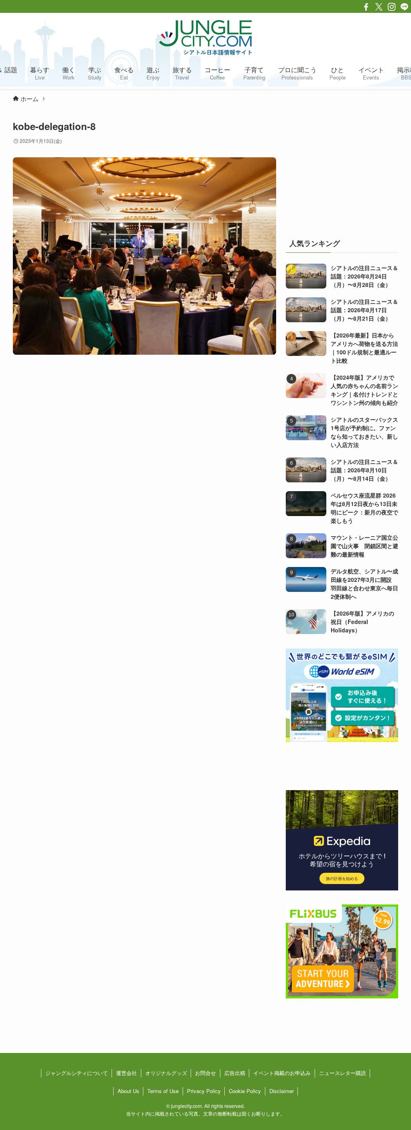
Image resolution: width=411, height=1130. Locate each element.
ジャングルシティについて (76, 1073)
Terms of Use (163, 1091)
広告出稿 (234, 1073)
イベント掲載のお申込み (282, 1073)
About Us (128, 1091)
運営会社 (126, 1073)
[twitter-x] (378, 7)
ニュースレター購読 (342, 1073)
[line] (404, 7)
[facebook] (366, 7)
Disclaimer (281, 1091)
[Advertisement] (342, 170)
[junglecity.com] (205, 37)
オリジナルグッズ (166, 1073)
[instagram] (391, 7)
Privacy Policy (204, 1091)
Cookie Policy (245, 1091)
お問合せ (205, 1073)
